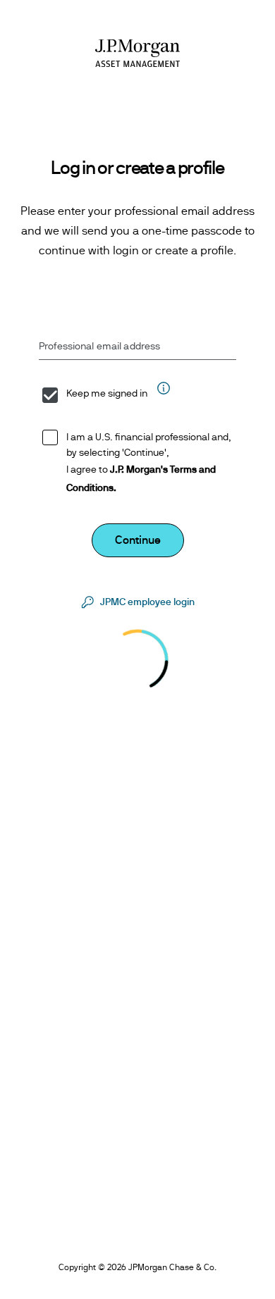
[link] (137, 602)
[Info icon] (162, 394)
